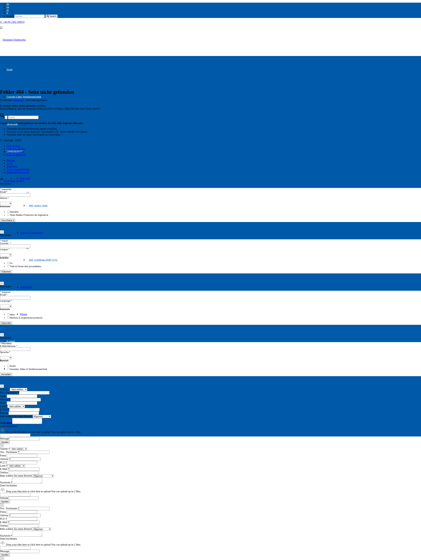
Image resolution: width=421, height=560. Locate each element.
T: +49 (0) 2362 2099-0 (12, 22)
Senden (5, 442)
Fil (11, 263)
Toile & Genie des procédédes (25, 266)
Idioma (4, 198)
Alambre (14, 211)
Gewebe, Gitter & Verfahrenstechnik (28, 369)
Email (3, 192)
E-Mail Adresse (8, 346)
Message (4, 438)
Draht (13, 366)
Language (6, 300)
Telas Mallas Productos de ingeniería (29, 215)
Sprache (5, 352)
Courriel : (5, 243)
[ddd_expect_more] (13, 39)
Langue (4, 249)
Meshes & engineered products (26, 317)
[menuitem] (214, 4)
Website (4, 498)
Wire (12, 314)
